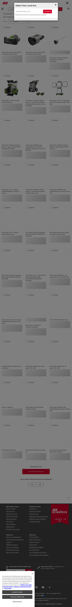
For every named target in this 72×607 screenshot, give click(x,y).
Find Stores (47, 11)
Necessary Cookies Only (17, 597)
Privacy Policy (8, 588)
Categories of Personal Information (22, 586)
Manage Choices (17, 601)
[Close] (32, 574)
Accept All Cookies (17, 592)
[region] (17, 589)
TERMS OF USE (24, 585)
